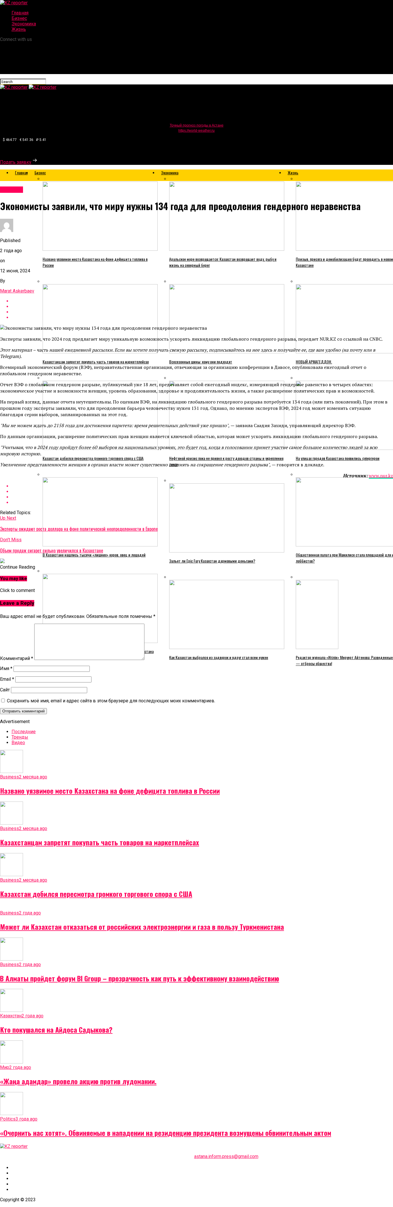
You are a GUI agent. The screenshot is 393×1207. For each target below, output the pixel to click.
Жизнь (19, 29)
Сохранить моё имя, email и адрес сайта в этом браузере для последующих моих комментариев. (111, 701)
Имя (6, 668)
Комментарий (16, 658)
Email (7, 679)
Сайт (5, 690)
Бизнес (19, 18)
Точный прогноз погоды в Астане (197, 125)
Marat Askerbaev (17, 291)
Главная (20, 13)
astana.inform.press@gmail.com (226, 1156)
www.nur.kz (381, 475)
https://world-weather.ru (196, 131)
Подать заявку (15, 162)
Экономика (24, 24)
